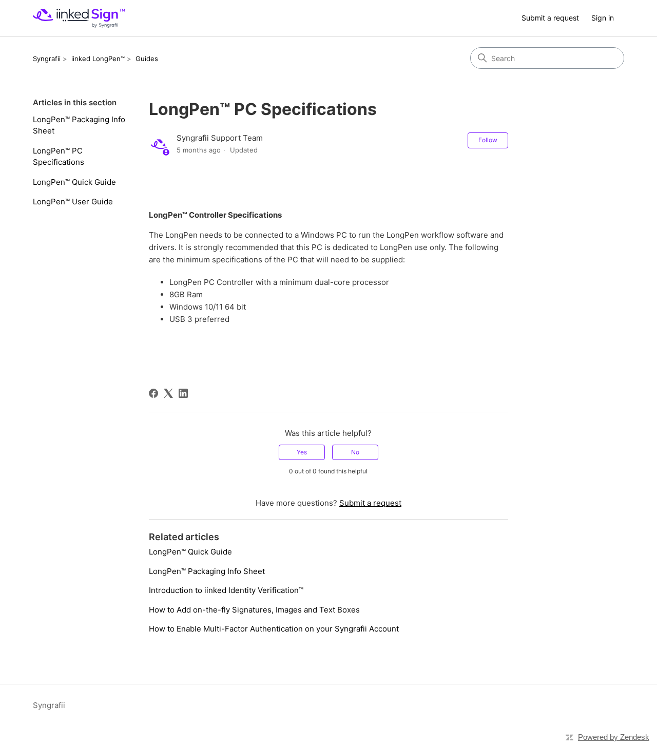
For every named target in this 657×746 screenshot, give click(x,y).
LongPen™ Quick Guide (74, 182)
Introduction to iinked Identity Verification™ (226, 590)
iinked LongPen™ (98, 58)
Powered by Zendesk (613, 737)
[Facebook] (153, 393)
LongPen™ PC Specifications (58, 156)
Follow (487, 140)
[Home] (79, 18)
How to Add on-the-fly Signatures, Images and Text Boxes (254, 610)
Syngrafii (47, 58)
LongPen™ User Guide (73, 201)
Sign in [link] (602, 17)
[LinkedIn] (183, 393)
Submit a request (550, 17)
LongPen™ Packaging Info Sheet (79, 125)
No (355, 452)
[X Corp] (168, 393)
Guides (147, 58)
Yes (302, 452)
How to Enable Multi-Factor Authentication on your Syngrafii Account (274, 629)
